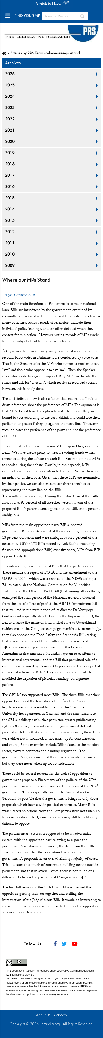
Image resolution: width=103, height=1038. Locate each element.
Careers (60, 1015)
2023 (10, 108)
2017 (10, 176)
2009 (10, 266)
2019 (10, 153)
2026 (10, 74)
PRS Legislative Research (21, 970)
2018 (10, 164)
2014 (10, 209)
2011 (10, 243)
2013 (10, 221)
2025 (10, 85)
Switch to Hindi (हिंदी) (53, 3)
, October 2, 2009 (24, 295)
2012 (10, 232)
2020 (10, 142)
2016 (10, 187)
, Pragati (7, 295)
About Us (43, 1015)
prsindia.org (50, 1024)
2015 (10, 198)
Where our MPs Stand (26, 280)
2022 (10, 119)
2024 (10, 97)
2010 (10, 254)
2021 (10, 130)
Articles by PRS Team (26, 53)
